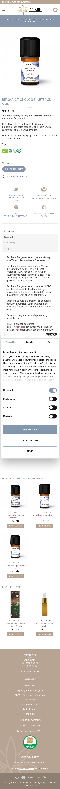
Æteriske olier (29, 19)
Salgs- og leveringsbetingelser (30, 690)
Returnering (30, 699)
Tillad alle (30, 429)
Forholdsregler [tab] (10, 242)
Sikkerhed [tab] (8, 237)
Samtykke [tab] (11, 342)
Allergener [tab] (9, 248)
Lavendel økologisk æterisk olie (15, 516)
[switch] (53, 399)
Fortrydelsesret (30, 709)
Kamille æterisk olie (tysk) (44, 515)
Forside (8, 19)
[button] (3, 9)
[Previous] (5, 91)
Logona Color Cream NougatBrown (15, 624)
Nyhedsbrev (30, 685)
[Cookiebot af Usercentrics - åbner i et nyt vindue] (44, 334)
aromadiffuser (17, 326)
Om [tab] (49, 342)
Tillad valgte (30, 440)
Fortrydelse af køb (30, 704)
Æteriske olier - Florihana (40, 20)
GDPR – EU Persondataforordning (30, 695)
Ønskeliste (30, 714)
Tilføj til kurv (14, 169)
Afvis (30, 451)
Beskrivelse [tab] (9, 231)
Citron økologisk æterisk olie (15, 566)
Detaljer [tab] (30, 342)
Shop (17, 19)
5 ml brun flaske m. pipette (44, 624)
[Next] (12, 91)
